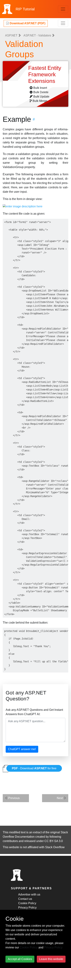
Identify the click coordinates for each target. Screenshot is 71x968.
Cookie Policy (27, 903)
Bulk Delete (41, 92)
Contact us (25, 898)
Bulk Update (41, 96)
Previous (13, 798)
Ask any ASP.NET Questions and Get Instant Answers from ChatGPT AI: (34, 712)
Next (60, 798)
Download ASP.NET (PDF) (27, 23)
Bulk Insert (40, 87)
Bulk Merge (40, 100)
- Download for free (34, 768)
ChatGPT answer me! (22, 749)
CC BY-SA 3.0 (53, 841)
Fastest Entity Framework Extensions (44, 74)
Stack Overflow (55, 847)
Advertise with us (29, 894)
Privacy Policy (27, 907)
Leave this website (51, 959)
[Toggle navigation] (63, 9)
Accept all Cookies (20, 959)
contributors (10, 841)
